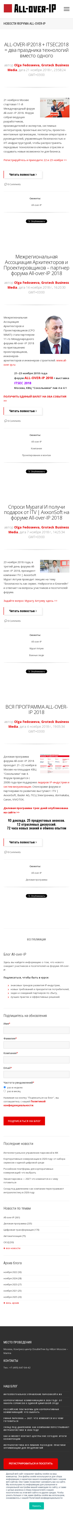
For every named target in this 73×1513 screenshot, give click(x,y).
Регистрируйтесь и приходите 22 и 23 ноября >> (35, 160)
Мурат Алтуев (36, 648)
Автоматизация (15, 1236)
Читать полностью (22, 174)
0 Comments (14, 184)
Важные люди (36, 655)
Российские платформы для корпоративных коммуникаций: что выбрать (28, 1170)
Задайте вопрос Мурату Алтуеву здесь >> (30, 600)
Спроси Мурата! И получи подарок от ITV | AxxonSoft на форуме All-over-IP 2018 (36, 512)
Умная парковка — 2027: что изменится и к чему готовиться (31, 1180)
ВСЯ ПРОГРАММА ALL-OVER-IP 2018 (36, 709)
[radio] (36, 1087)
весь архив (12, 1302)
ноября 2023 (12, 1284)
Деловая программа (36, 879)
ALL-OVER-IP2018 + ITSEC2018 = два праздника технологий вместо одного (36, 50)
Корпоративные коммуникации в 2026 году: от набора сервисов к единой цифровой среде (34, 1160)
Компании (36, 448)
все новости (13, 1248)
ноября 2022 (12, 1272)
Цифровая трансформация (21, 1229)
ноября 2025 (12, 1297)
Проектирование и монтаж (36, 455)
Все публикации (36, 939)
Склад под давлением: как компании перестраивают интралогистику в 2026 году (34, 1190)
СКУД (9, 1242)
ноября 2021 (12, 1290)
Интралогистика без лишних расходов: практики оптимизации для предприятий (35, 1446)
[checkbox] (36, 1089)
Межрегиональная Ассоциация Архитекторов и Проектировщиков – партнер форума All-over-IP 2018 (36, 264)
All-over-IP (36, 205)
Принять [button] (36, 1505)
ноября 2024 (12, 1278)
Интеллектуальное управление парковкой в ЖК (31, 1152)
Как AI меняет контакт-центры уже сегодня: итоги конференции (35, 1437)
